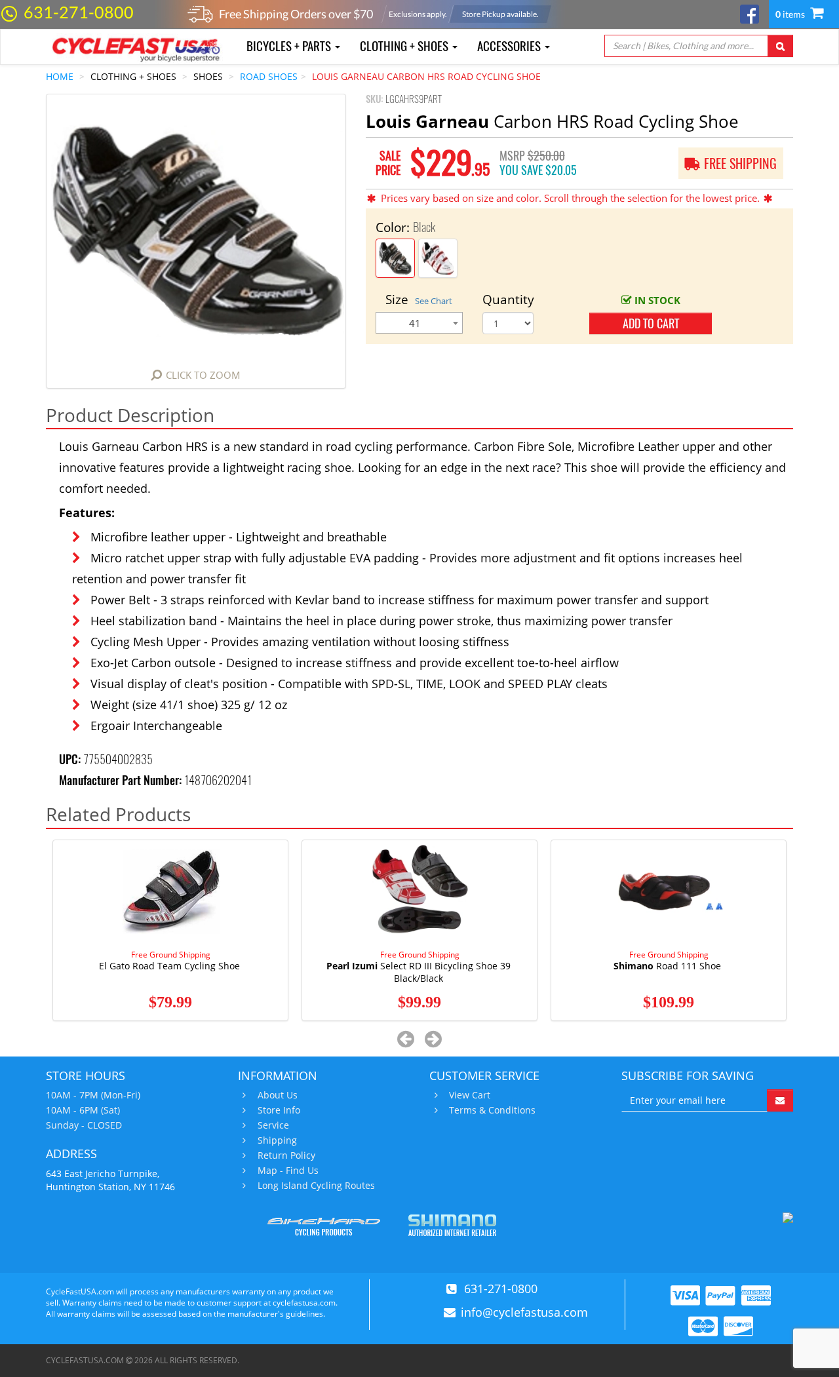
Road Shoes (269, 76)
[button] (406, 1038)
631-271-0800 (79, 12)
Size (418, 299)
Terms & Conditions (492, 1110)
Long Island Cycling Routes (316, 1186)
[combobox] (419, 323)
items (791, 14)
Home (59, 76)
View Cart (469, 1095)
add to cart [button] (651, 323)
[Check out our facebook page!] (749, 12)
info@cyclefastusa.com (524, 1312)
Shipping (277, 1140)
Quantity (508, 299)
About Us (278, 1095)
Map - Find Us (288, 1170)
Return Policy (286, 1155)
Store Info (279, 1110)
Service (273, 1125)
